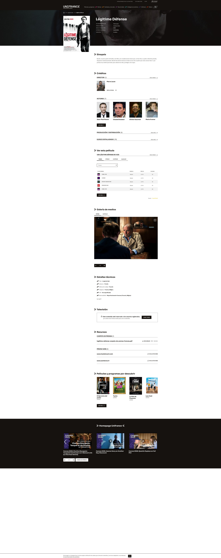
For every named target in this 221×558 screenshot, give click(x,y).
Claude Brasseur (119, 119)
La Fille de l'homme (132, 397)
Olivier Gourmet (135, 119)
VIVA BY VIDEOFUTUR (106, 181)
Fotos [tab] (97, 214)
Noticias (99, 7)
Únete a (150, 7)
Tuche (115, 396)
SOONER (103, 178)
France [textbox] (100, 165)
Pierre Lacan (116, 23)
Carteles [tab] (105, 214)
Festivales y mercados (109, 7)
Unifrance (143, 7)
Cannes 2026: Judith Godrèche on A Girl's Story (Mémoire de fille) (141, 452)
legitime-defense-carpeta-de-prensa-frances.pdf (114, 341)
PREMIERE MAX (105, 185)
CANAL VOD (104, 174)
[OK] (130, 556)
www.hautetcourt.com (105, 354)
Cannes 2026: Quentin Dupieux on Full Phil (76, 452)
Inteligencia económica (132, 7)
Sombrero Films (116, 25)
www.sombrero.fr (103, 361)
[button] (155, 220)
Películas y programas (89, 7)
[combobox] (107, 165)
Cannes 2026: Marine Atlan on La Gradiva (110, 451)
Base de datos (121, 7)
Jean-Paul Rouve (103, 119)
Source (149, 198)
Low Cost (149, 396)
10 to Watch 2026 (138, 1)
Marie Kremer (150, 119)
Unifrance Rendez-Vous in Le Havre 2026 (125, 1)
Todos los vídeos (82, 460)
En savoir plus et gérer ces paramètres (71, 556)
